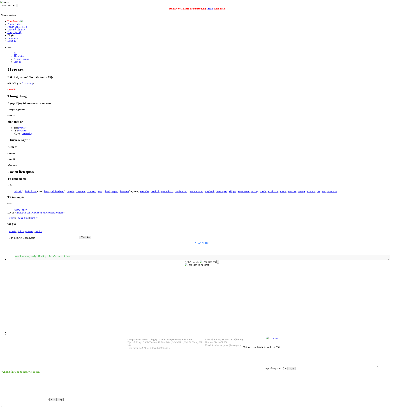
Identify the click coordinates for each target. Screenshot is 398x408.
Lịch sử (17, 61)
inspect (114, 191)
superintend (244, 191)
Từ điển (11, 218)
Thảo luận (19, 56)
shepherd (209, 191)
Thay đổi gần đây (16, 29)
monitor (311, 191)
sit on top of (221, 191)
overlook (155, 191)
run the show (196, 191)
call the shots (57, 191)
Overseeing (27, 83)
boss (46, 191)
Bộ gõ (10, 35)
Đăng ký (11, 40)
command (91, 191)
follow (17, 210)
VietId (209, 8)
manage (301, 191)
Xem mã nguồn (21, 59)
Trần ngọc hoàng (26, 231)
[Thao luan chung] (209, 262)
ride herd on (181, 191)
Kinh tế (34, 218)
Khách (38, 231)
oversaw (22, 127)
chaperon (80, 191)
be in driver (31, 191)
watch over (273, 191)
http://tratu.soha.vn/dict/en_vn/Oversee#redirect (39, 212)
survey (254, 191)
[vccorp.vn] (272, 338)
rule (318, 191)
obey (24, 210)
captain (70, 191)
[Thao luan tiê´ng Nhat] (197, 265)
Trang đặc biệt (14, 32)
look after (144, 191)
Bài (15, 53)
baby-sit (18, 191)
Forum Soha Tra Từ (17, 26)
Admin (12, 231)
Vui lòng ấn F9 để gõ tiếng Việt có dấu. (20, 371)
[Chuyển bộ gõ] (2, 2)
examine (292, 191)
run (324, 191)
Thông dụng (22, 218)
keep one (124, 191)
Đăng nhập (12, 38)
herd (107, 191)
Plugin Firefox (14, 24)
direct (283, 191)
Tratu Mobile (13, 21)
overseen (22, 130)
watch (263, 191)
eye (100, 191)
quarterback (167, 191)
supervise (332, 191)
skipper (232, 191)
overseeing (27, 133)
